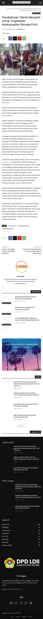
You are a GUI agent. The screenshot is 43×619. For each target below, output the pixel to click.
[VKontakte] (31, 603)
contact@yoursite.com (14, 589)
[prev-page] (3, 328)
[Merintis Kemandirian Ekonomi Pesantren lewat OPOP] (8, 311)
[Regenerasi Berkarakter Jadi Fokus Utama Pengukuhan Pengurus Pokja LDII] (8, 396)
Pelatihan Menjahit (8, 228)
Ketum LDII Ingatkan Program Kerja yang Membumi (8, 251)
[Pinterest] (20, 38)
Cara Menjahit (12, 226)
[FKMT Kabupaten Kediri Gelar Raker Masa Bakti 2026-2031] (8, 418)
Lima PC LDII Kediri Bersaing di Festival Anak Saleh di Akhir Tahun (31, 251)
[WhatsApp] (24, 38)
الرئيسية (8, 8)
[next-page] (6, 328)
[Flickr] (21, 603)
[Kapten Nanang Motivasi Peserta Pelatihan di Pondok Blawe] (8, 300)
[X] (15, 38)
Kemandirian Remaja (23, 226)
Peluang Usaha (16, 8)
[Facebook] (10, 38)
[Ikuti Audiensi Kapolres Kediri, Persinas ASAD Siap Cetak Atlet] (8, 407)
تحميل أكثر (21, 426)
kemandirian (6, 162)
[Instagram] (26, 603)
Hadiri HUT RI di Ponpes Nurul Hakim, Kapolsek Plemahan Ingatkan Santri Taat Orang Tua (26, 384)
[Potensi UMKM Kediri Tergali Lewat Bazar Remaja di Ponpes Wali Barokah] (8, 321)
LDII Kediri (20, 29)
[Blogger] (11, 603)
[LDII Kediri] (24, 29)
